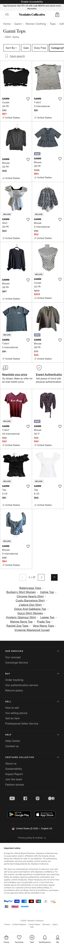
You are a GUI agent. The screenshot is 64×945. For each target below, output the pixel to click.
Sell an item (12, 718)
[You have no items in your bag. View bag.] (57, 14)
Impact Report (14, 774)
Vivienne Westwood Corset (32, 630)
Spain (55, 924)
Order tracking (14, 680)
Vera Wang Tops (43, 626)
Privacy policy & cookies (30, 837)
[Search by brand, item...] (6, 14)
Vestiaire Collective (19, 757)
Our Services (14, 651)
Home (7, 24)
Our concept (13, 657)
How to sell (12, 708)
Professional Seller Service (21, 723)
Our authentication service (21, 685)
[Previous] (23, 577)
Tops (53, 24)
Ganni (18, 24)
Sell (8, 701)
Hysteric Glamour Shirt (21, 617)
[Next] (41, 577)
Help (8, 734)
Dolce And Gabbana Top (30, 609)
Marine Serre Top (21, 622)
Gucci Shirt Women (30, 613)
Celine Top (47, 592)
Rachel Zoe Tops (17, 626)
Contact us (12, 746)
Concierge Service (16, 662)
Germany (46, 924)
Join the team (13, 779)
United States (34, 924)
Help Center (12, 741)
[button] (57, 14)
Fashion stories (14, 785)
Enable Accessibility (32, 1)
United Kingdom (19, 924)
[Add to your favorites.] (28, 99)
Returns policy (14, 690)
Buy (7, 673)
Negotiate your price (14, 374)
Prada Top (43, 622)
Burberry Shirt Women (21, 592)
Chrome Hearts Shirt (30, 596)
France (7, 924)
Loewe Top (47, 617)
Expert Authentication (49, 374)
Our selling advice (16, 713)
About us (10, 763)
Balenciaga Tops (30, 588)
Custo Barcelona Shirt (30, 600)
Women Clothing (35, 24)
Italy (32, 927)
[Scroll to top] (54, 577)
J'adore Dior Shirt (30, 605)
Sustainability (13, 769)
